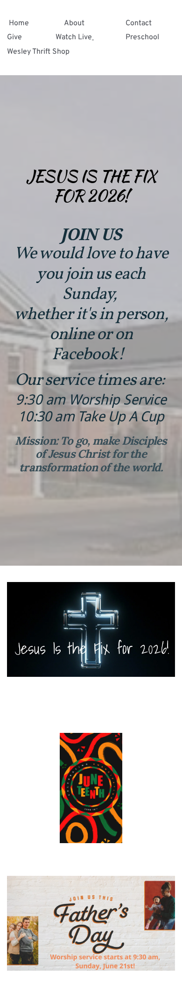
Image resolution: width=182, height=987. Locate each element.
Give (14, 37)
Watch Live (74, 37)
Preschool (143, 37)
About (74, 23)
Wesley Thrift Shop (38, 52)
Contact (139, 23)
